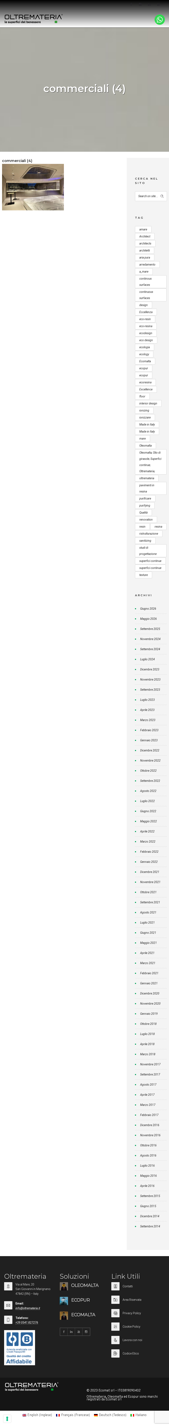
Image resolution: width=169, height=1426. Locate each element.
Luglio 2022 (147, 801)
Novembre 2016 (150, 1135)
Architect (144, 236)
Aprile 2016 (147, 1186)
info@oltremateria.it (27, 1308)
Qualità (143, 512)
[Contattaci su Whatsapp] (160, 24)
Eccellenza (146, 312)
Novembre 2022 (150, 760)
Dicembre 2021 (149, 872)
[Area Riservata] (137, 1302)
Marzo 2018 (147, 1054)
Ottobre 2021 (148, 892)
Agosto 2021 (148, 912)
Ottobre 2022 (148, 770)
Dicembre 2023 (149, 669)
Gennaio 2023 (149, 740)
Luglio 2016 (147, 1165)
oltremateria (146, 478)
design (143, 305)
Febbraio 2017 (149, 1115)
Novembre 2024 (150, 639)
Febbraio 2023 (149, 730)
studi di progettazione (148, 551)
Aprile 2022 (147, 831)
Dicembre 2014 (149, 1216)
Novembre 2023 (150, 679)
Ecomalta (145, 361)
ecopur (143, 368)
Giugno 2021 (148, 932)
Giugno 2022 (148, 811)
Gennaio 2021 (149, 983)
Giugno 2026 (148, 608)
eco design (146, 340)
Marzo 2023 (147, 720)
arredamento (147, 264)
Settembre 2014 (150, 1226)
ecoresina (145, 382)
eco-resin (145, 319)
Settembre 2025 (150, 629)
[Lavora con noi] (137, 1342)
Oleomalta (145, 445)
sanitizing (145, 540)
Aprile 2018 (147, 1044)
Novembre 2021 (150, 882)
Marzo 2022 (147, 841)
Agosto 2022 (148, 791)
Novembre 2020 (150, 1003)
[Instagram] (140, 4)
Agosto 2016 (148, 1155)
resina (158, 526)
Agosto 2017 (148, 1084)
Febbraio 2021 (149, 973)
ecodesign (145, 333)
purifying (144, 505)
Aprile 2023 (147, 710)
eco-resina (145, 326)
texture (143, 575)
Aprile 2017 (147, 1094)
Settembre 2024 (150, 649)
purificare (145, 498)
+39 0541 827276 (26, 1322)
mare (142, 438)
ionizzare (145, 417)
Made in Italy (147, 424)
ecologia (144, 347)
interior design (148, 403)
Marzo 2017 (147, 1104)
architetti (144, 250)
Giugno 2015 (148, 1206)
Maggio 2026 (148, 618)
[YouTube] (158, 4)
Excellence (146, 389)
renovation (146, 519)
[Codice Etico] (137, 1353)
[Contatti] (137, 1289)
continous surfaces (145, 281)
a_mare (143, 271)
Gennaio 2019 (149, 1013)
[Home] (33, 22)
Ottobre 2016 (148, 1145)
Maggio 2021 (148, 942)
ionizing (144, 410)
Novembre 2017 (150, 1064)
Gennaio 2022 (149, 861)
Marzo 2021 (147, 963)
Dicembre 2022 (149, 750)
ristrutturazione (148, 533)
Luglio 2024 (147, 659)
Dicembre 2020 (149, 993)
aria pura (144, 257)
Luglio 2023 (147, 699)
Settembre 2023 (150, 689)
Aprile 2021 (147, 953)
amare (143, 229)
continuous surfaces (146, 295)
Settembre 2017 (150, 1074)
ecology (144, 354)
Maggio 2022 (148, 821)
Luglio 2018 (147, 1034)
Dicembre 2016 (149, 1125)
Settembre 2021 (150, 902)
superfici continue (150, 561)
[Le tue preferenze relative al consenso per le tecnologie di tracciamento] (7, 1419)
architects (145, 243)
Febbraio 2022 (149, 851)
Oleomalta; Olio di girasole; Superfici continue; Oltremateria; (150, 462)
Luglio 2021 (147, 922)
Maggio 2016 (148, 1175)
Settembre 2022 (150, 780)
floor (142, 396)
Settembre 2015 (150, 1196)
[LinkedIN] (149, 4)
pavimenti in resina (146, 488)
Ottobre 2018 (148, 1023)
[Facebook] (131, 4)
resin (142, 526)
